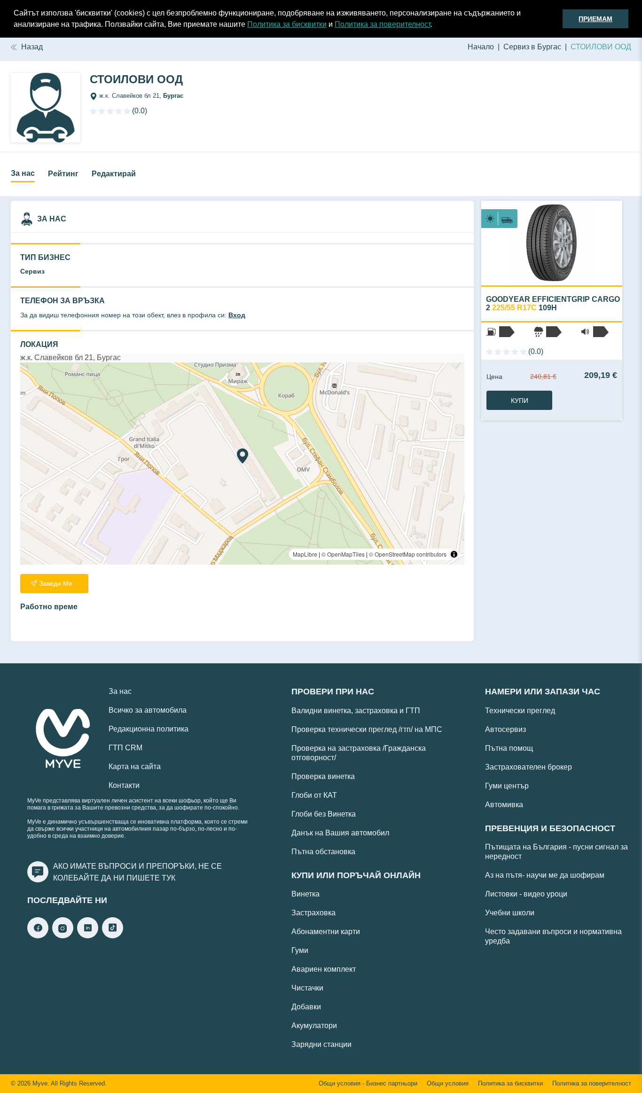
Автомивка (504, 805)
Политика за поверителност (383, 24)
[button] (435, 25)
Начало (481, 47)
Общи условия (448, 1083)
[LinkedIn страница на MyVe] (87, 936)
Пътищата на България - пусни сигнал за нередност (556, 851)
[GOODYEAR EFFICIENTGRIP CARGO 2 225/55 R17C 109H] (551, 243)
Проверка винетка (323, 776)
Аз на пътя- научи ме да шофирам (544, 875)
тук (168, 878)
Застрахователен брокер (528, 767)
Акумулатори (314, 1026)
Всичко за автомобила (148, 710)
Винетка (305, 894)
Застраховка (313, 913)
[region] (242, 463)
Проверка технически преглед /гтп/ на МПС (366, 729)
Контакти (124, 785)
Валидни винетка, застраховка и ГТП (355, 711)
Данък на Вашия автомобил (340, 833)
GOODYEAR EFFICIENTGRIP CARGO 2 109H (553, 303)
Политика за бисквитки (287, 24)
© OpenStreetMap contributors (407, 554)
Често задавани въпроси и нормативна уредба (553, 936)
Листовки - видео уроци (526, 894)
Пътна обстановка (323, 852)
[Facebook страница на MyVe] (37, 936)
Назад (32, 47)
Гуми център (507, 786)
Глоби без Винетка (323, 814)
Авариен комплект (323, 969)
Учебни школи (509, 913)
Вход (236, 315)
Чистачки (307, 988)
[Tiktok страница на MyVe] (112, 936)
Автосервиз (505, 729)
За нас (23, 173)
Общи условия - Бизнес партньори (368, 1083)
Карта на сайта (135, 767)
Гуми (299, 950)
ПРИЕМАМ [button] (595, 19)
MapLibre (305, 554)
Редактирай (114, 174)
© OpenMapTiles (343, 554)
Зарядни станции (321, 1044)
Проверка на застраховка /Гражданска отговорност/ (358, 753)
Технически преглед (520, 711)
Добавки (306, 1007)
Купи (519, 400)
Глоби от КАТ (314, 795)
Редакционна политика (148, 729)
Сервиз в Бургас (532, 47)
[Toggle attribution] (454, 554)
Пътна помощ (509, 748)
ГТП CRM (125, 748)
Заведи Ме (55, 583)
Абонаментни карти (325, 932)
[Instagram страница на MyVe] (62, 936)
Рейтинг (63, 174)
